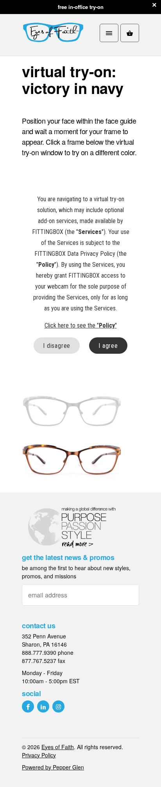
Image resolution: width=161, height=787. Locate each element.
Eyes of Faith (57, 747)
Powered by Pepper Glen (53, 767)
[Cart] (129, 33)
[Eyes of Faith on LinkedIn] (43, 706)
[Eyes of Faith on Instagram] (58, 706)
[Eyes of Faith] (53, 33)
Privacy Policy (39, 755)
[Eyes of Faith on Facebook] (28, 706)
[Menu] (109, 33)
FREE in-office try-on (81, 7)
